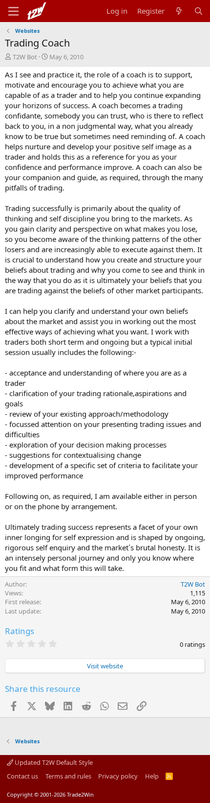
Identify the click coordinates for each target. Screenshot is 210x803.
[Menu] (13, 11)
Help (152, 776)
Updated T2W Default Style (53, 762)
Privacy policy (118, 776)
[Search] (198, 11)
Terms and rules (68, 776)
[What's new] (179, 11)
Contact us (22, 776)
